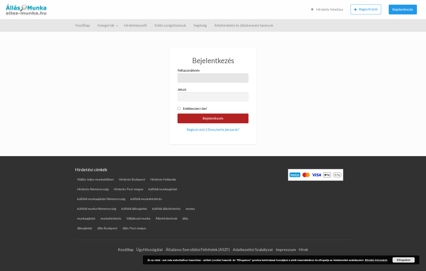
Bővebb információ (376, 260)
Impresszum (286, 249)
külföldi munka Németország (96, 208)
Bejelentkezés (402, 9)
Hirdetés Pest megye (128, 189)
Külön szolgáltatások (170, 25)
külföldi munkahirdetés (146, 199)
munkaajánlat (86, 218)
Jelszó (182, 89)
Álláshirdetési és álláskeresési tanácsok (243, 25)
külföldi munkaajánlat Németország (101, 199)
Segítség (200, 25)
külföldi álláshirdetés (166, 208)
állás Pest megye (134, 228)
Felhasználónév (189, 70)
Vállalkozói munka (138, 218)
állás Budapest (107, 228)
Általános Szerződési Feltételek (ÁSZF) (198, 249)
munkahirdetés (111, 218)
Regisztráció (368, 9)
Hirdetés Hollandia (163, 179)
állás (185, 218)
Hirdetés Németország (93, 189)
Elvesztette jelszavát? (223, 130)
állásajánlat (84, 228)
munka (190, 208)
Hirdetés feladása (329, 9)
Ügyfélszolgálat (149, 249)
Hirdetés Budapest (132, 179)
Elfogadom (403, 260)
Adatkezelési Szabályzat (253, 249)
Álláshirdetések (166, 218)
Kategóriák (105, 25)
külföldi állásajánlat (134, 208)
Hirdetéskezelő (135, 25)
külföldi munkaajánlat (162, 189)
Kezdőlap (82, 25)
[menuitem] (327, 9)
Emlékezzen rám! (195, 108)
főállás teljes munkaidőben (95, 179)
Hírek (303, 249)
